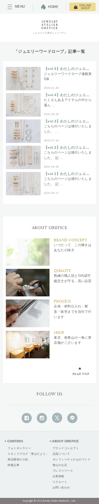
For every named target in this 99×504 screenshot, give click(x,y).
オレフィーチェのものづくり (71, 459)
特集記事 (13, 465)
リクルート (60, 481)
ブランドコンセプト (66, 448)
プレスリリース (63, 470)
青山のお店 (60, 465)
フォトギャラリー (19, 448)
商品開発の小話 (18, 459)
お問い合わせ (61, 487)
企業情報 (58, 476)
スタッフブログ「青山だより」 (28, 453)
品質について (61, 453)
